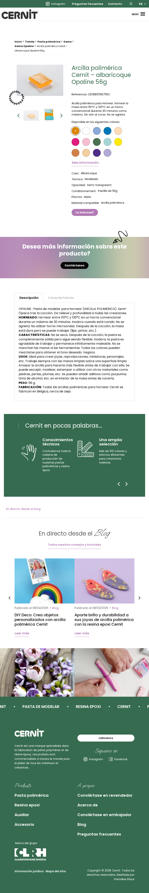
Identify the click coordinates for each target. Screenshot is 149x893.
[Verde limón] (97, 142)
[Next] (126, 484)
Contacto (115, 4)
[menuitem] (88, 4)
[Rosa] (86, 142)
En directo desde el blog (23, 509)
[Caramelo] (75, 153)
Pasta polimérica (48, 41)
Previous (18, 115)
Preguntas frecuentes (87, 4)
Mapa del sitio (56, 871)
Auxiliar (22, 814)
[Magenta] (75, 142)
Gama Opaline (24, 46)
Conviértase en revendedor (105, 795)
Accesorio (24, 824)
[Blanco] (86, 131)
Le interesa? (85, 212)
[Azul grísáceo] (97, 131)
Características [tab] (61, 298)
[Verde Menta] (107, 142)
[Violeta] (97, 153)
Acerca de (87, 805)
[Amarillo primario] (118, 142)
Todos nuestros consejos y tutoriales (74, 545)
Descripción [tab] (28, 298)
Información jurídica (29, 871)
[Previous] (119, 484)
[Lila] (107, 153)
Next (61, 115)
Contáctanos (74, 265)
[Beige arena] (86, 153)
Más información (85, 162)
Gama (67, 41)
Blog (81, 824)
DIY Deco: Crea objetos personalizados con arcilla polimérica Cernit (40, 620)
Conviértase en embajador (104, 814)
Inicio (18, 41)
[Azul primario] (107, 131)
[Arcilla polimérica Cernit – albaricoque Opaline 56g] (40, 80)
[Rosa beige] (118, 131)
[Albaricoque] (75, 131)
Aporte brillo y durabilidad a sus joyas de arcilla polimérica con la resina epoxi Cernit (104, 620)
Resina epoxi (27, 805)
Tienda (29, 41)
